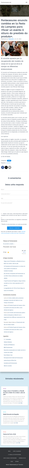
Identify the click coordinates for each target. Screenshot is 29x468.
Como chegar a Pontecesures (10, 458)
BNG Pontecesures (8, 347)
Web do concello (8, 365)
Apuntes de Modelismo (9, 344)
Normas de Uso (22, 458)
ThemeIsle (20, 464)
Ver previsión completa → (9, 243)
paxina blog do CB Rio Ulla (10, 360)
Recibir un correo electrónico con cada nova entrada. (14, 224)
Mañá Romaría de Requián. (11, 414)
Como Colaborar (17, 451)
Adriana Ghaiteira (8, 342)
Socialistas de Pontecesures (10, 363)
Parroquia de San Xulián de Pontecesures (13, 357)
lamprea (8, 162)
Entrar (17, 461)
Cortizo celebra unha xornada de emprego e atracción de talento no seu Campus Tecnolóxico (13, 300)
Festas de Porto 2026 (9, 434)
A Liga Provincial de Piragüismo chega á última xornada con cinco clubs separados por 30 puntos (14, 283)
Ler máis (20, 403)
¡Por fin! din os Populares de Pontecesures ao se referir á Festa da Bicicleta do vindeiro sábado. (14, 276)
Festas (9, 160)
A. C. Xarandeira (7, 339)
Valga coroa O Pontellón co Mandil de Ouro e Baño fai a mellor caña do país (14, 392)
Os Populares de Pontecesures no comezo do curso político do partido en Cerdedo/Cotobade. (14, 268)
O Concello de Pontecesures (14, 454)
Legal (12, 461)
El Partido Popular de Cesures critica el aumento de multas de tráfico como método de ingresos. (14, 308)
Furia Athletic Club (8, 355)
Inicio (9, 451)
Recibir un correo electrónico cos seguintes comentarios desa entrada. (14, 220)
